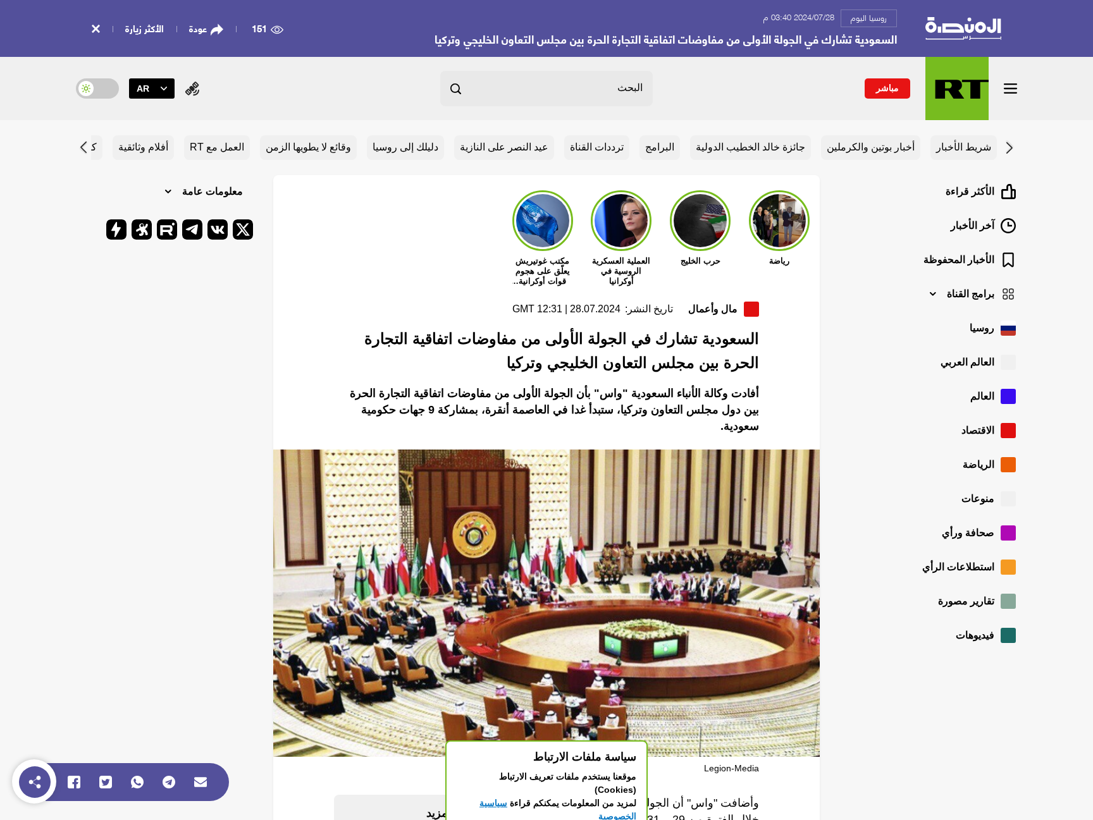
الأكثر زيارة (144, 28)
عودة (198, 28)
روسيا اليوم (869, 17)
